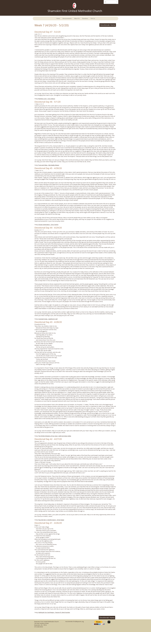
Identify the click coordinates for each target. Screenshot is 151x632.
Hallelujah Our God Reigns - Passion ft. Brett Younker (54, 612)
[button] (98, 623)
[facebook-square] (109, 622)
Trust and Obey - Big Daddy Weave (48, 165)
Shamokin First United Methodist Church (75, 11)
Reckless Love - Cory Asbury (46, 98)
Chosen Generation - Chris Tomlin (48, 224)
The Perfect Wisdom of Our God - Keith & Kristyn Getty (54, 436)
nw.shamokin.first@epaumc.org (74, 621)
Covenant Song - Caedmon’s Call (47, 319)
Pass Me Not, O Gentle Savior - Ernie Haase (51, 520)
